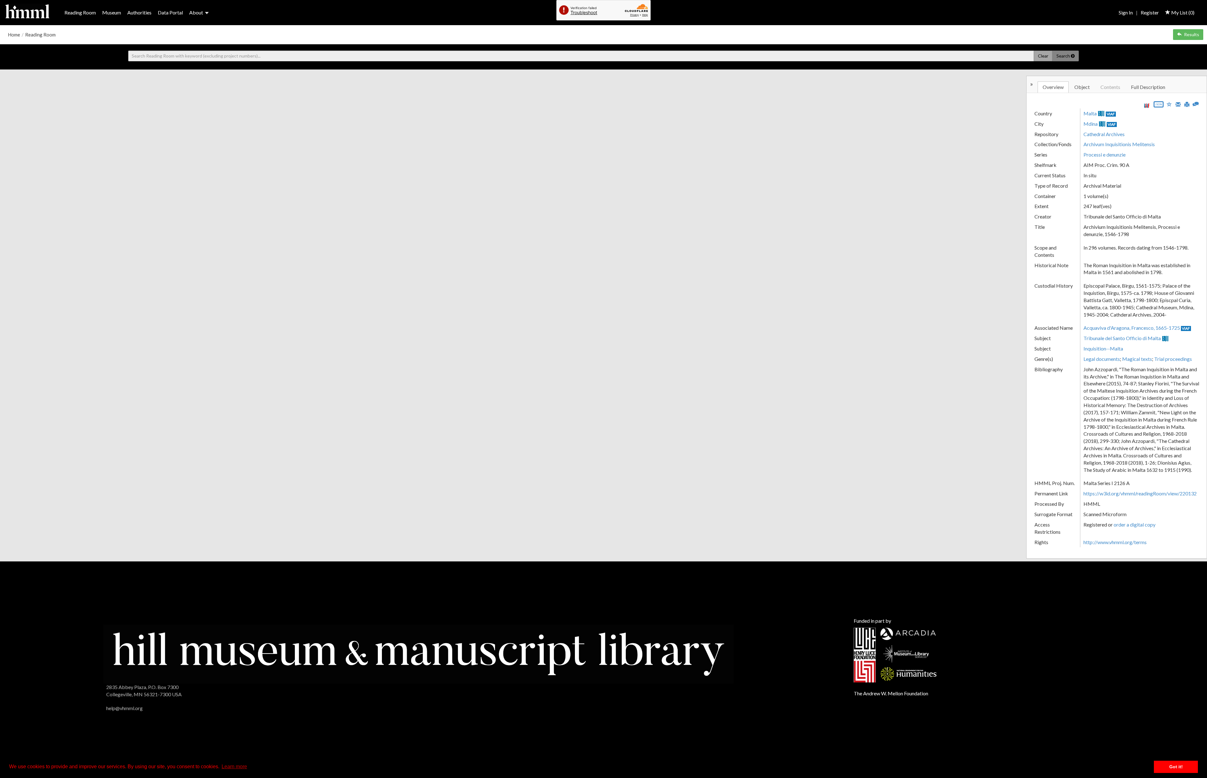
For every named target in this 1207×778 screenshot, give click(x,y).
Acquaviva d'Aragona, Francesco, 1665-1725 (1131, 328)
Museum (111, 12)
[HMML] (418, 653)
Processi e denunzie (1104, 154)
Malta (1090, 113)
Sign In (1126, 12)
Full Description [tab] (1148, 87)
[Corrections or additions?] (1196, 103)
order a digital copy (1134, 524)
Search (1063, 55)
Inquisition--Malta (1103, 348)
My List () (1182, 12)
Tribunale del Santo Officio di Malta (1122, 338)
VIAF (1111, 114)
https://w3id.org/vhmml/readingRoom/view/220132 (1140, 493)
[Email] (1178, 104)
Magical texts (1137, 359)
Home (14, 34)
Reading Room (80, 12)
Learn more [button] (234, 766)
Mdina (1090, 124)
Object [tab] (1082, 87)
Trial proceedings (1173, 359)
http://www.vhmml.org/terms (1115, 542)
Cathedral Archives (1104, 134)
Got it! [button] (1176, 766)
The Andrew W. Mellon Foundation (891, 693)
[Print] (1186, 104)
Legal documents (1101, 359)
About (196, 12)
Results (1191, 34)
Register (1150, 12)
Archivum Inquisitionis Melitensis (1119, 144)
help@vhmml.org (124, 708)
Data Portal (170, 12)
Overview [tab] (1053, 87)
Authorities (139, 12)
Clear (1043, 55)
